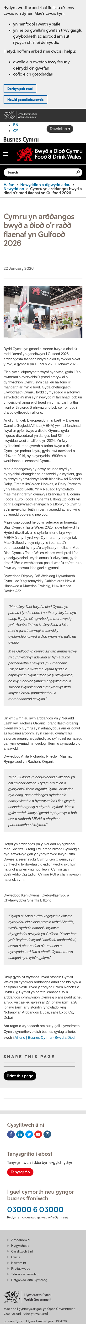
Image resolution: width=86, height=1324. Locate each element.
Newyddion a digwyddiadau (45, 184)
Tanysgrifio (20, 1172)
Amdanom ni (20, 1240)
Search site (75, 172)
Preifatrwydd (20, 1268)
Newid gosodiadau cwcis (25, 100)
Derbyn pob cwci (19, 89)
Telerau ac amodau (24, 1274)
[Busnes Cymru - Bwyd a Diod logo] (49, 154)
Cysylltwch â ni (22, 1251)
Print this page (20, 1076)
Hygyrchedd (20, 1246)
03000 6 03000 (35, 1209)
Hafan (9, 184)
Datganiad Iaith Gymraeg (29, 1280)
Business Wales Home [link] (22, 140)
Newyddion (14, 188)
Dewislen (59, 129)
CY (15, 130)
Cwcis (15, 1257)
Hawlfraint (18, 1263)
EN (15, 124)
